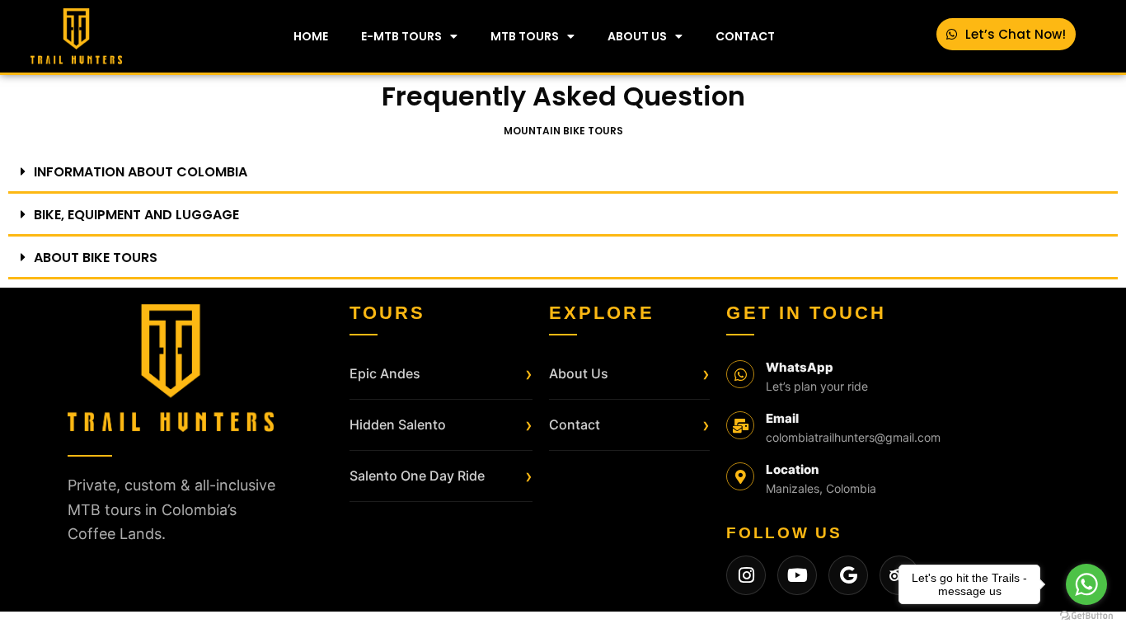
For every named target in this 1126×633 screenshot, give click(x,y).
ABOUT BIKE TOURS (95, 257)
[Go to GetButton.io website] (1086, 616)
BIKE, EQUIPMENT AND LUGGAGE (136, 214)
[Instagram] (746, 575)
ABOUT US (637, 36)
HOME (310, 36)
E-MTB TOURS (401, 36)
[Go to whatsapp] (1086, 584)
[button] (563, 173)
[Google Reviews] (848, 575)
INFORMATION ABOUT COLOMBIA (140, 171)
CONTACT (745, 36)
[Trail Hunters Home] (171, 368)
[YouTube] (797, 575)
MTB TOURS (524, 36)
